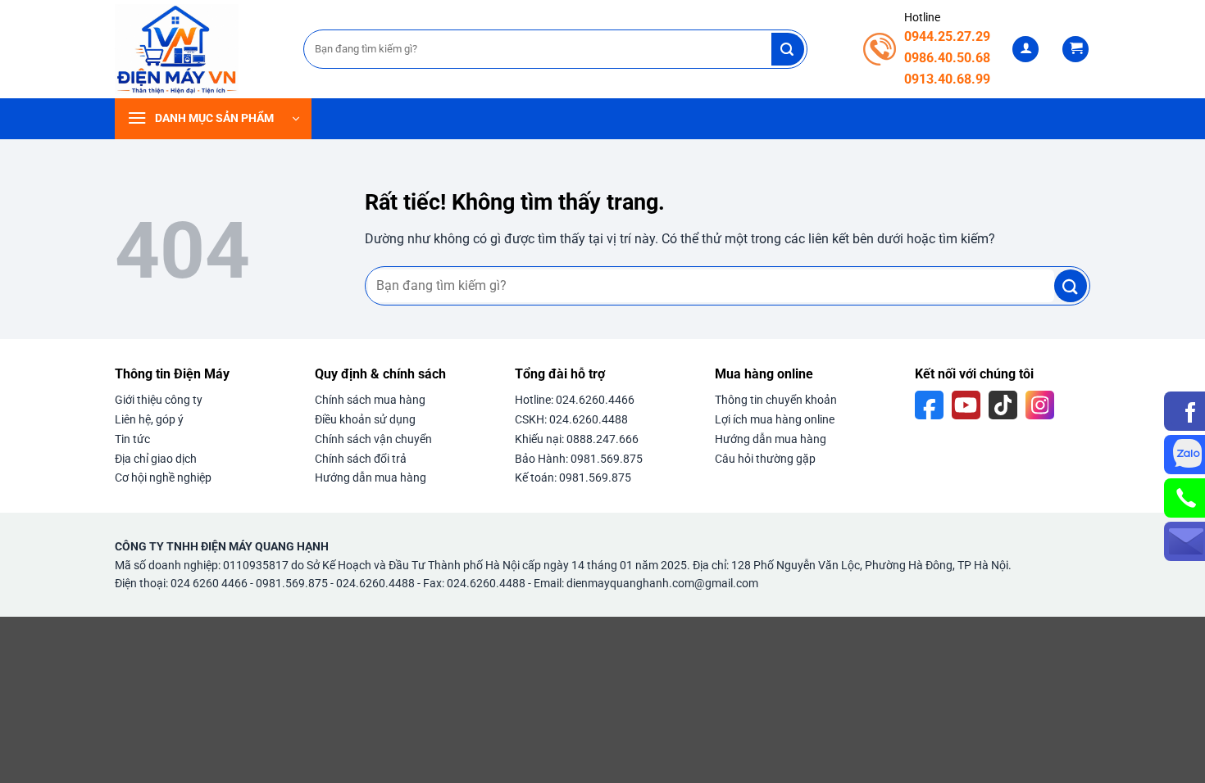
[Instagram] (1039, 405)
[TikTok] (1003, 405)
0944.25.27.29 (947, 36)
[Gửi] (787, 49)
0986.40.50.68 (947, 58)
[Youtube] (966, 405)
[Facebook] (929, 405)
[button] (1025, 49)
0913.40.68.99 (947, 79)
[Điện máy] (197, 49)
